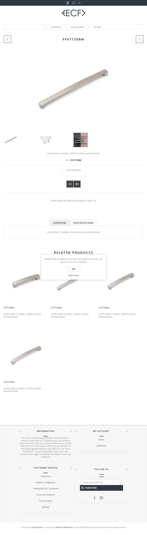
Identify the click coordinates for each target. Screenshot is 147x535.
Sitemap (45, 507)
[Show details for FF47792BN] (26, 355)
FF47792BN (9, 382)
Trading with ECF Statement (46, 488)
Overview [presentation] (59, 222)
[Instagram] (101, 498)
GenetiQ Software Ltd (64, 527)
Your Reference (73, 169)
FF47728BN (9, 307)
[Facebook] (94, 498)
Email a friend (77, 184)
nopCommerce (37, 527)
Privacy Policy (45, 500)
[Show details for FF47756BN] (73, 281)
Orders (101, 439)
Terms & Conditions (45, 494)
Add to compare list (69, 184)
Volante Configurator (45, 482)
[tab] (60, 223)
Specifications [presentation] (84, 222)
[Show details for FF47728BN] (26, 281)
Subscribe (91, 488)
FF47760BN (104, 307)
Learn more (73, 275)
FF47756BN (56, 307)
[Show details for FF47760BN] (121, 281)
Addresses (101, 445)
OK (73, 269)
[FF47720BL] (7, 39)
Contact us (45, 476)
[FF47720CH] (139, 39)
